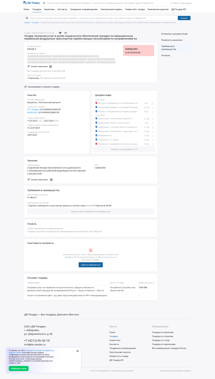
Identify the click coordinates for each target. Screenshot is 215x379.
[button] (90, 211)
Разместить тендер (135, 9)
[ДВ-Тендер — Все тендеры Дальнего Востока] (32, 3)
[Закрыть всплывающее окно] (77, 351)
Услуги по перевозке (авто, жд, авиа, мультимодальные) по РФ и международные (67, 295)
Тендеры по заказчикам (164, 344)
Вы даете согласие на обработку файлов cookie (31, 351)
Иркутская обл (117, 290)
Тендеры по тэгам (161, 340)
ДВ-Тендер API (178, 9)
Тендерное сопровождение (84, 9)
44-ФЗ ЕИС (32, 112)
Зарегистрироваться (90, 264)
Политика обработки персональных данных (111, 370)
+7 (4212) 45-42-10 (37, 340)
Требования (168, 48)
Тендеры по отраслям (162, 336)
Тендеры (36, 9)
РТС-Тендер (33, 109)
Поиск (26, 9)
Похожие (165, 55)
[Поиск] (44, 3)
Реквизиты (171, 40)
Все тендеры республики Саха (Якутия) (46, 71)
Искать (184, 18)
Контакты (62, 9)
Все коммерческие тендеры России (169, 348)
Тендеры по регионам (163, 332)
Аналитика (49, 9)
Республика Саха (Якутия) (52, 78)
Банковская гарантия (158, 9)
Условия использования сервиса (175, 370)
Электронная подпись (111, 9)
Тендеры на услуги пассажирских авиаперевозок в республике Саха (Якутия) (64, 231)
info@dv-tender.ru (35, 344)
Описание (174, 33)
